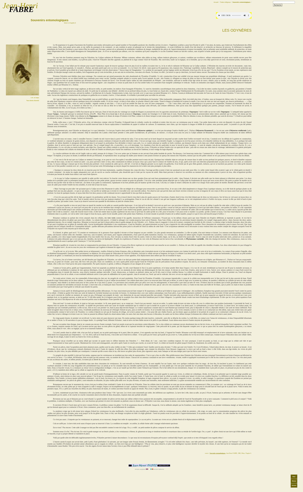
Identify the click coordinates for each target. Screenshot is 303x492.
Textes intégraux (225, 2)
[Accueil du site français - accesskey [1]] (149, 466)
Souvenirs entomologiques (50, 20)
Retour (294, 481)
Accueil (216, 2)
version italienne (158, 469)
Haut (293, 476)
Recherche (277, 5)
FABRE (21, 9)
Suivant (294, 485)
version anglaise (140, 469)
